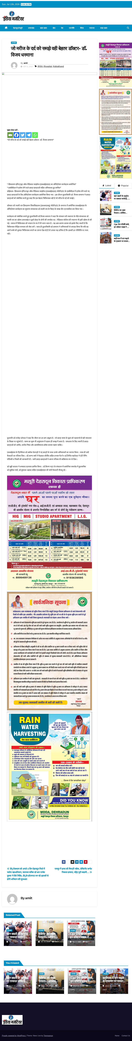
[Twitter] (22, 135)
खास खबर (43, 28)
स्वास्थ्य (92, 28)
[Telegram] (29, 135)
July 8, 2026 (111, 986)
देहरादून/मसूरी (18, 28)
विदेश (82, 28)
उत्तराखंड (31, 28)
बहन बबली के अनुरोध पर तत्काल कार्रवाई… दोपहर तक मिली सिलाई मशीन (122, 200)
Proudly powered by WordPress (14, 1036)
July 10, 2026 (47, 986)
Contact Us (126, 1036)
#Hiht (40, 66)
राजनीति (72, 28)
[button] (128, 28)
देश (62, 28)
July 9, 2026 (78, 986)
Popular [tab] (125, 186)
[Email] (10, 135)
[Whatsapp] (35, 135)
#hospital (48, 66)
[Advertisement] (49, 163)
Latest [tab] (108, 185)
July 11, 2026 (15, 986)
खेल (54, 28)
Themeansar (48, 1036)
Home (117, 1036)
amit (26, 63)
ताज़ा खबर (103, 28)
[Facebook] (16, 135)
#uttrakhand (58, 66)
